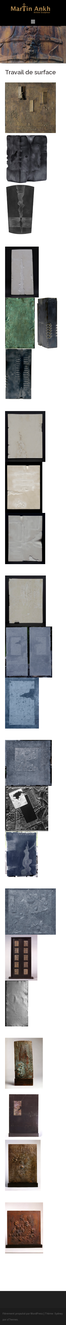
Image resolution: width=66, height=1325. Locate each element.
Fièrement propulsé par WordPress (23, 1313)
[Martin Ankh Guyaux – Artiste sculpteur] (33, 9)
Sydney (59, 1313)
